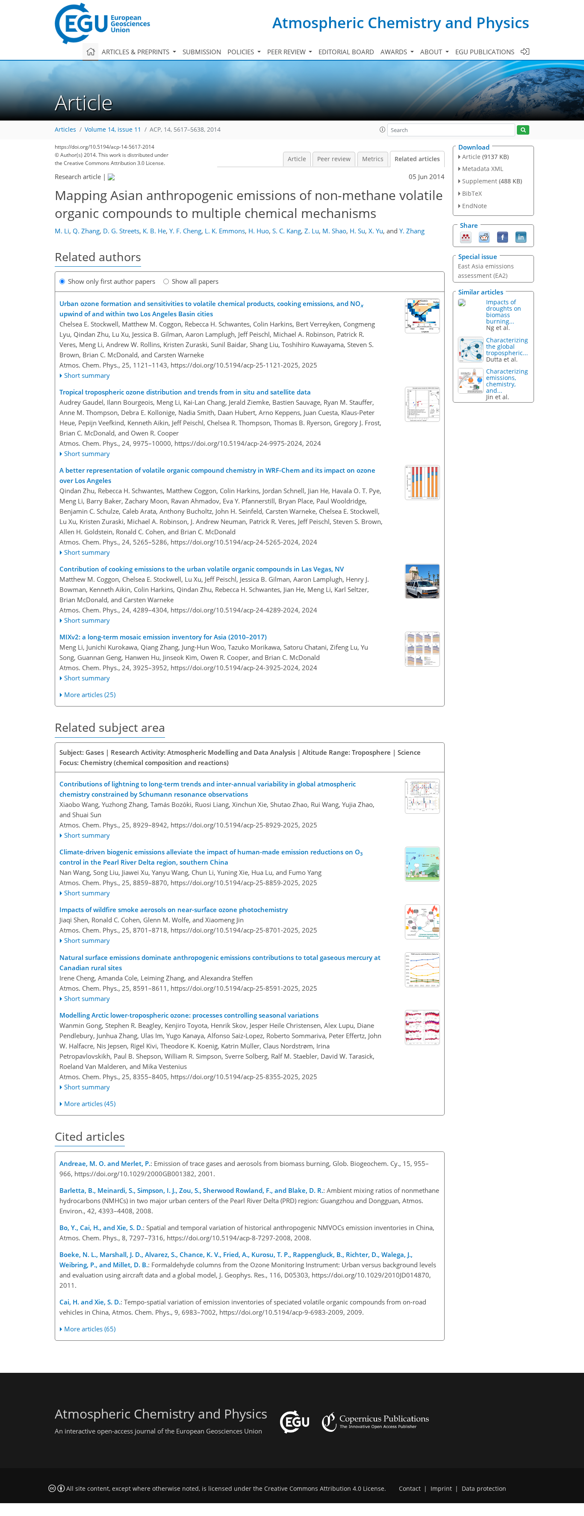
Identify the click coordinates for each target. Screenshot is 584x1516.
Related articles (417, 159)
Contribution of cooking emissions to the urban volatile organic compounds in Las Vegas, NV (201, 569)
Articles (65, 129)
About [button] (432, 51)
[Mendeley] (466, 236)
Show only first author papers (111, 281)
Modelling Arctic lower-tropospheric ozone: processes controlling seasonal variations (189, 1015)
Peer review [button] (287, 51)
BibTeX (472, 193)
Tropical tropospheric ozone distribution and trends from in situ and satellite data (185, 392)
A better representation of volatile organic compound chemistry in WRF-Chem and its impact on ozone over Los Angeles (217, 475)
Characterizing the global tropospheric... (507, 346)
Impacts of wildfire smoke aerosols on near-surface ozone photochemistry (173, 909)
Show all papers (195, 281)
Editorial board (346, 51)
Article (297, 159)
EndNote (474, 206)
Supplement (479, 181)
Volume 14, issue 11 (113, 129)
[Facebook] (502, 236)
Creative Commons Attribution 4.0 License (324, 1488)
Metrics (372, 159)
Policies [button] (241, 51)
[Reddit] (484, 236)
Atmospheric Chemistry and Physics (400, 22)
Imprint (441, 1488)
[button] (383, 129)
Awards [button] (394, 51)
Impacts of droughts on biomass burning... (503, 311)
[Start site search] (523, 130)
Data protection (484, 1488)
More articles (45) (89, 1103)
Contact (410, 1488)
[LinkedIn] (521, 236)
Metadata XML (482, 169)
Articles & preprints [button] (136, 51)
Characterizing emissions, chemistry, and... (507, 380)
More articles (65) (89, 1329)
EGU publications (484, 51)
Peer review (334, 159)
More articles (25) (89, 694)
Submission (202, 51)
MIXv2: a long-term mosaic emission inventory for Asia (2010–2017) (163, 637)
